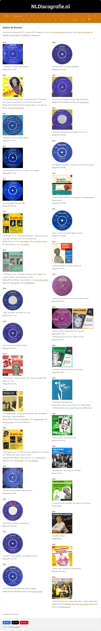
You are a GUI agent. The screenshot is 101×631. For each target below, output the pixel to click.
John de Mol (84, 102)
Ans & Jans (86, 32)
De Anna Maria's (14, 35)
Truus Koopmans (36, 591)
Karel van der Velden (16, 108)
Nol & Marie (25, 35)
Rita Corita (79, 604)
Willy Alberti (24, 241)
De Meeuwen (36, 35)
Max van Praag (15, 283)
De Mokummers (64, 607)
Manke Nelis (71, 604)
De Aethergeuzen (8, 422)
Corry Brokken (33, 461)
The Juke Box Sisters (40, 241)
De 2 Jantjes (25, 244)
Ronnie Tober (88, 604)
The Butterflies (29, 283)
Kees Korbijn (24, 419)
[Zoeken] (89, 19)
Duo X (80, 32)
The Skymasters (58, 32)
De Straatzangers (38, 419)
